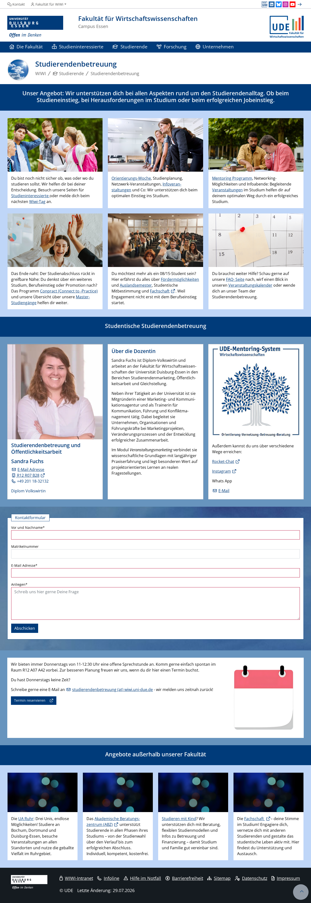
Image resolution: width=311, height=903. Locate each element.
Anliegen (19, 584)
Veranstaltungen (227, 190)
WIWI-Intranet (79, 878)
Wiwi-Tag (37, 201)
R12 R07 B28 (27, 475)
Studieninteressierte (81, 46)
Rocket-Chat (223, 461)
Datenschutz (254, 878)
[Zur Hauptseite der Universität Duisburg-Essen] (35, 27)
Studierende (134, 46)
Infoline (111, 878)
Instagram (221, 471)
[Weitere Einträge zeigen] (300, 4)
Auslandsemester (136, 285)
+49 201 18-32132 (33, 481)
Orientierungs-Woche (131, 178)
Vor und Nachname (28, 527)
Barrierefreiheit (187, 878)
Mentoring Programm (232, 178)
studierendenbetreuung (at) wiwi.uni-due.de (112, 689)
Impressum (288, 878)
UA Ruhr (26, 818)
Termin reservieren (29, 700)
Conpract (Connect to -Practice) (69, 291)
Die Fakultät (30, 46)
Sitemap (222, 878)
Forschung (175, 46)
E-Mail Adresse (30, 469)
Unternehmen (218, 46)
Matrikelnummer (25, 546)
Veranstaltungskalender (250, 285)
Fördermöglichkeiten (180, 279)
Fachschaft (160, 291)
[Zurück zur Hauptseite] (287, 27)
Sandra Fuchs (27, 461)
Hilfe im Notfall (145, 878)
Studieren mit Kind (179, 818)
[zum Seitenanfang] (301, 892)
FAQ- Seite (235, 279)
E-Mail (223, 490)
